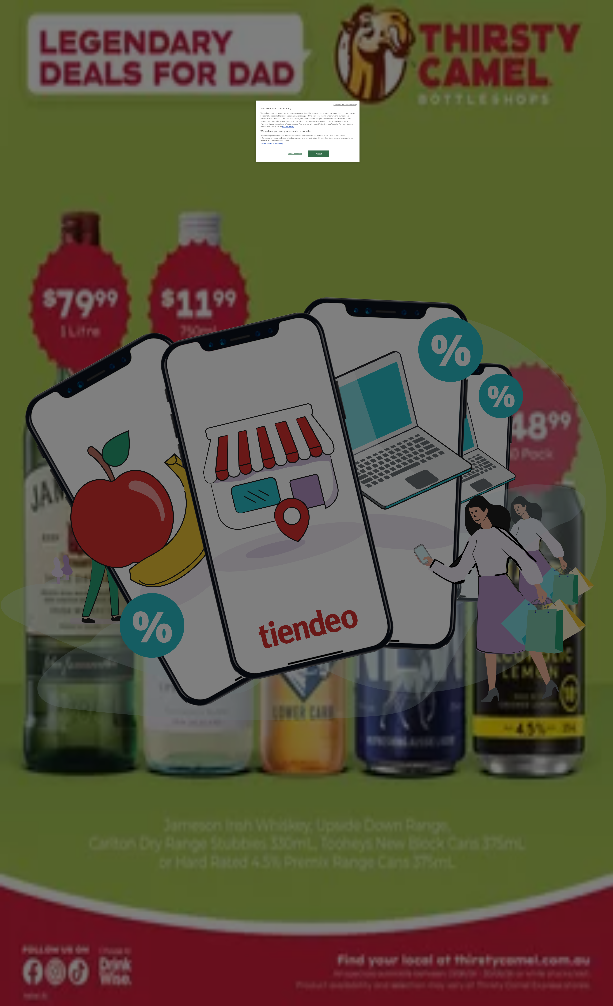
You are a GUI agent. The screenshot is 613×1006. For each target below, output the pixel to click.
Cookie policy (288, 126)
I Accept (318, 154)
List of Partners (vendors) (272, 143)
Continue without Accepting (345, 105)
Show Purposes (295, 153)
